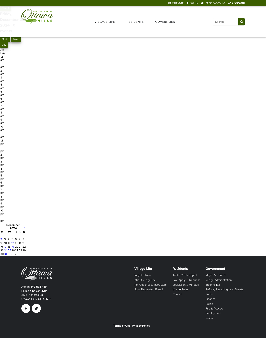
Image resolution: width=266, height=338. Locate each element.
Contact (177, 294)
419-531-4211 (38, 291)
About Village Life (145, 280)
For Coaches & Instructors (150, 285)
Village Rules (180, 289)
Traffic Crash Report (185, 275)
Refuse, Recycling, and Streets (224, 289)
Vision (209, 318)
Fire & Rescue (214, 308)
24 (5, 250)
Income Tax (213, 285)
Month (5, 39)
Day (4, 44)
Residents (135, 22)
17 (5, 246)
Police (209, 304)
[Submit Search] (241, 21)
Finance (211, 299)
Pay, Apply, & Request (186, 280)
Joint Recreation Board (148, 289)
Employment (213, 313)
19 (12, 246)
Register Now (142, 275)
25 (9, 250)
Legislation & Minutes (186, 285)
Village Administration (219, 280)
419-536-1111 (38, 287)
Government (166, 22)
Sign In (194, 3)
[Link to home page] (37, 21)
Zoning (210, 294)
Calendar (178, 3)
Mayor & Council (216, 275)
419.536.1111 (238, 3)
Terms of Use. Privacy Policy (131, 325)
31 (5, 254)
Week (16, 39)
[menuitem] (105, 21)
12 (12, 243)
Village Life (105, 22)
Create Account (215, 3)
